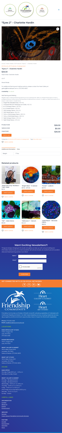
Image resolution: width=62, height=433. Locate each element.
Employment (6, 408)
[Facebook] (24, 285)
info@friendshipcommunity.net (14, 322)
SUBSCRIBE (24, 274)
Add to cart (6, 135)
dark (37, 139)
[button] (57, 29)
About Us (4, 404)
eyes (40, 139)
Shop (3, 427)
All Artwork (5, 66)
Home (3, 63)
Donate (4, 422)
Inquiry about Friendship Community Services (15, 416)
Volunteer (4, 425)
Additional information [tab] (8, 149)
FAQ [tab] (18, 149)
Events (4, 406)
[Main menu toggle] (58, 9)
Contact (4, 402)
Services (4, 414)
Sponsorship (5, 423)
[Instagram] (29, 285)
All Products (17, 63)
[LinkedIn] (34, 285)
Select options (8, 192)
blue (34, 139)
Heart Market (9, 63)
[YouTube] (38, 285)
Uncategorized (21, 66)
